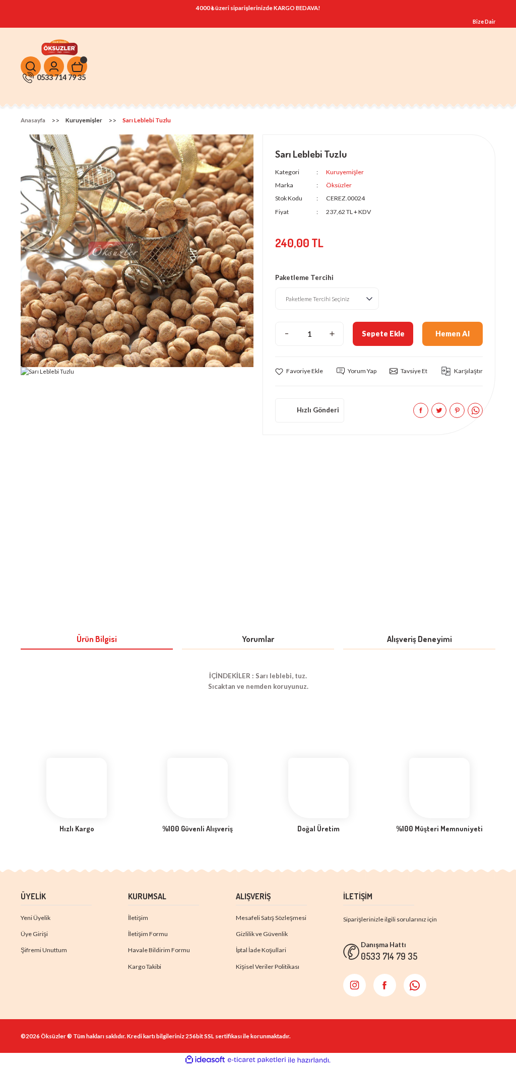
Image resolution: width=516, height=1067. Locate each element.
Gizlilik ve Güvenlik (262, 934)
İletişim (138, 917)
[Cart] (77, 66)
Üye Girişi (34, 934)
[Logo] (61, 46)
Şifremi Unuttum (44, 950)
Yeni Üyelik (35, 917)
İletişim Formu (148, 934)
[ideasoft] (205, 1059)
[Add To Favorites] (299, 371)
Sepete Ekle (383, 333)
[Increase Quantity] (332, 333)
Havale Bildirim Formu (159, 950)
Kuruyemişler (345, 172)
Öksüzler (339, 185)
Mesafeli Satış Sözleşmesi (271, 917)
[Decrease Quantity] (287, 333)
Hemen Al (452, 333)
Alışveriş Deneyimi (419, 638)
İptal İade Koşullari (261, 950)
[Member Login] (54, 66)
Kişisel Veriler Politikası (267, 966)
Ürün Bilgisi (97, 638)
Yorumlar (258, 638)
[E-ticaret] (256, 1060)
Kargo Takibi (144, 966)
